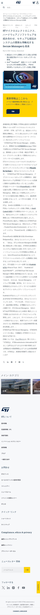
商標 (31, 604)
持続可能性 (4, 435)
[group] (16, 386)
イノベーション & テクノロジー (11, 441)
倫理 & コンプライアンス (9, 539)
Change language (20, 611)
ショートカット (6, 518)
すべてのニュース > (26, 14)
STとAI (3, 504)
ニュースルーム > (14, 14)
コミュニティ (5, 486)
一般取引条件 (5, 459)
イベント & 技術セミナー (9, 498)
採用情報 (4, 447)
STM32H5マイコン (25, 146)
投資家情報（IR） (6, 429)
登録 (13, 111)
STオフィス (5, 474)
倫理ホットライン (6, 545)
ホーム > (5, 14)
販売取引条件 (24, 604)
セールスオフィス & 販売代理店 (11, 480)
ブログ (3, 453)
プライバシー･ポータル (8, 551)
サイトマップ (5, 524)
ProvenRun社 (25, 186)
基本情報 (4, 423)
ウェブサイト (20, 339)
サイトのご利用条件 (13, 604)
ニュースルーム (6, 492)
